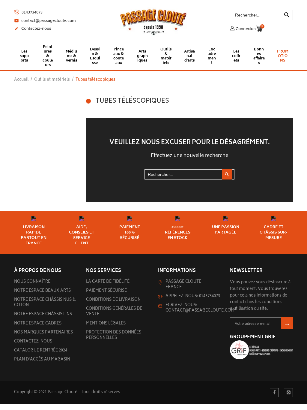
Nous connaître (32, 282)
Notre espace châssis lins (43, 314)
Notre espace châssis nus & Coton (45, 303)
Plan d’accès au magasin (42, 359)
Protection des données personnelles (113, 335)
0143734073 (32, 12)
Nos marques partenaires (43, 332)
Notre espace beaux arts (42, 291)
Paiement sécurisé (106, 291)
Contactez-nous (32, 29)
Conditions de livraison (113, 300)
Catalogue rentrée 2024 (40, 350)
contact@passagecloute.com (45, 21)
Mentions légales (106, 323)
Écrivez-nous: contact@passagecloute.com (199, 308)
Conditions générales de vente (114, 312)
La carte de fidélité (108, 282)
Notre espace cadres (37, 323)
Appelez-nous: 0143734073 (192, 296)
